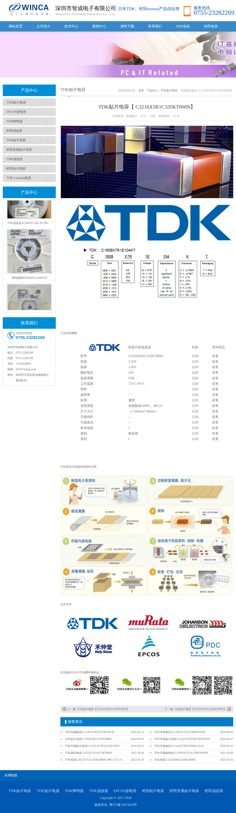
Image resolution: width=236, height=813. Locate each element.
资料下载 (127, 26)
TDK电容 (183, 26)
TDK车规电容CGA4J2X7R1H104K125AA (179, 746)
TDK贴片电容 (16, 140)
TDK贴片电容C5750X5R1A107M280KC (89, 739)
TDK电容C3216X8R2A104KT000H (175, 759)
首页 (141, 90)
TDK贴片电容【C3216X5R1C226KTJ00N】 (200, 709)
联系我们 (155, 26)
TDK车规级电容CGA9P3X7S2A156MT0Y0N (181, 752)
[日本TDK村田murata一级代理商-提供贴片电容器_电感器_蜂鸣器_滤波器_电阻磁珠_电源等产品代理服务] (28, 9)
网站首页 (16, 26)
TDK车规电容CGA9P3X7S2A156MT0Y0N (179, 732)
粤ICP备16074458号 (123, 805)
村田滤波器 (14, 130)
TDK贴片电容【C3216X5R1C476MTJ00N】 (103, 709)
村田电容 (211, 26)
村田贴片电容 (16, 168)
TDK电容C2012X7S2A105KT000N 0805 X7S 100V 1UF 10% (95, 759)
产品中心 (29, 90)
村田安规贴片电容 (19, 149)
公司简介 (43, 26)
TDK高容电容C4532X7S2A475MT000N (88, 752)
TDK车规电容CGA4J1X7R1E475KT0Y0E (89, 732)
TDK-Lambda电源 (18, 178)
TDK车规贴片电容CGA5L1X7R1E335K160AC (92, 746)
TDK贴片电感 (16, 102)
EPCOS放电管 (16, 112)
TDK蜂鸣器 (14, 121)
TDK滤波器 (14, 159)
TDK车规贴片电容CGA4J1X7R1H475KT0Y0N (182, 739)
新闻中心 (99, 26)
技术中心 (71, 26)
